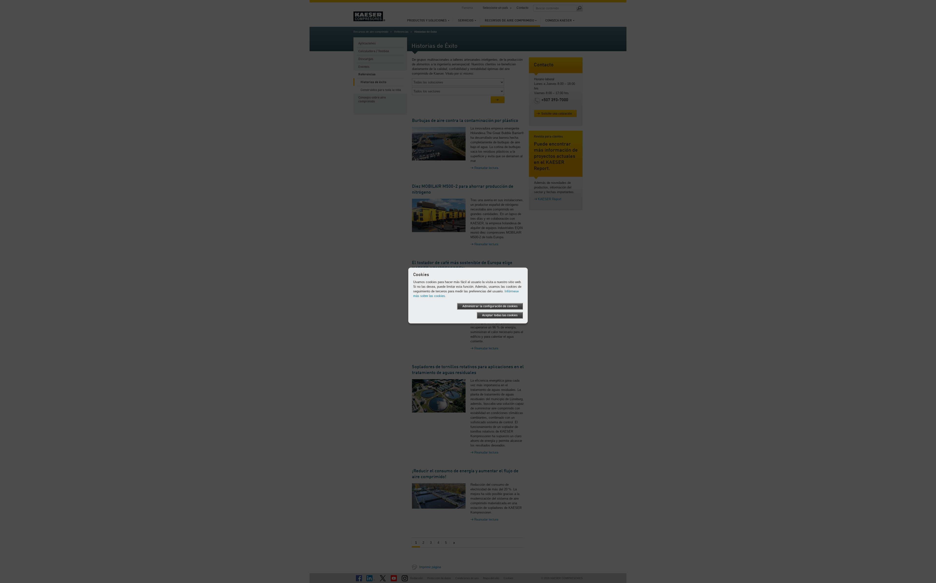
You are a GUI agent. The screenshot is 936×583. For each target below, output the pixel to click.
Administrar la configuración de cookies (489, 306)
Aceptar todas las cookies (499, 315)
